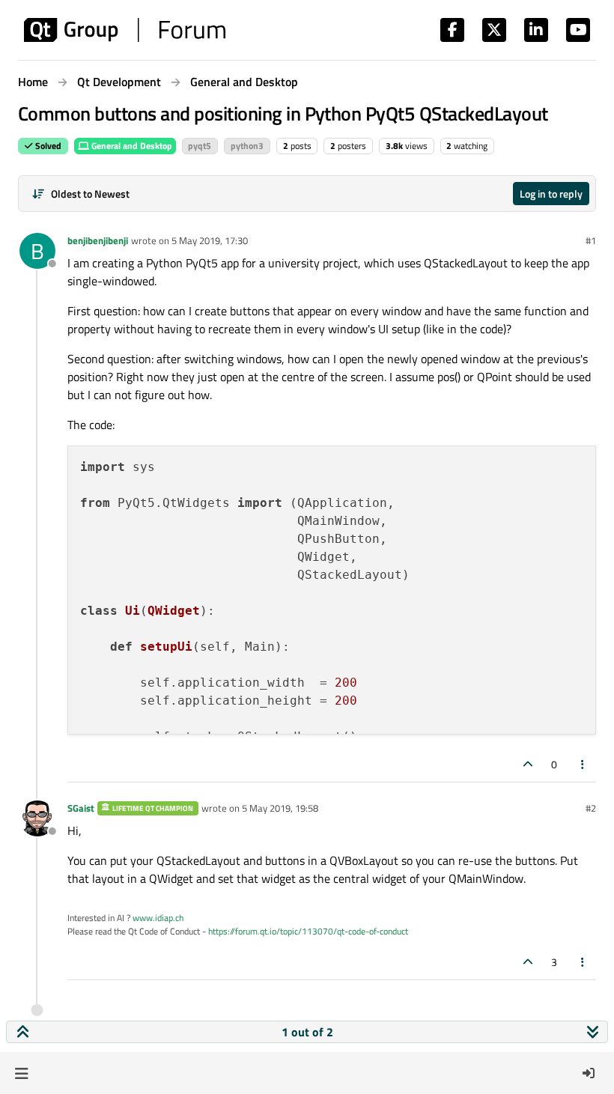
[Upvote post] (527, 764)
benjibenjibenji (97, 240)
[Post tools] (583, 764)
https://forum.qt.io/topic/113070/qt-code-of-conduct (308, 931)
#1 (591, 240)
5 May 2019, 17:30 (209, 240)
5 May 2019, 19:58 (280, 807)
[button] (21, 1073)
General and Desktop (130, 146)
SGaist (80, 807)
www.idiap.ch (158, 918)
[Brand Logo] (124, 30)
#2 (591, 807)
